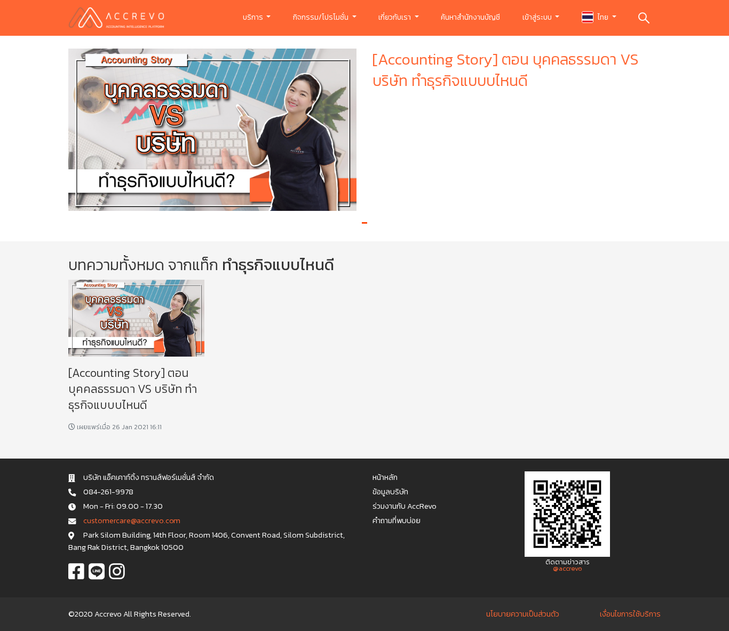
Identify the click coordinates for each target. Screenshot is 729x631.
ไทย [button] (603, 17)
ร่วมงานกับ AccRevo (405, 506)
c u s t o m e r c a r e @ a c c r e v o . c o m (131, 520)
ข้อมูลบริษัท (390, 492)
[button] (364, 223)
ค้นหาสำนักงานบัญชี (470, 17)
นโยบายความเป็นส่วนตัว (522, 614)
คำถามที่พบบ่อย (397, 520)
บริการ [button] (254, 17)
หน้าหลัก (385, 477)
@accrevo (567, 568)
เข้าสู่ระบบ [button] (537, 17)
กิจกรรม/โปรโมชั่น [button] (321, 17)
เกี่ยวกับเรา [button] (395, 17)
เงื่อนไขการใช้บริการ (630, 614)
